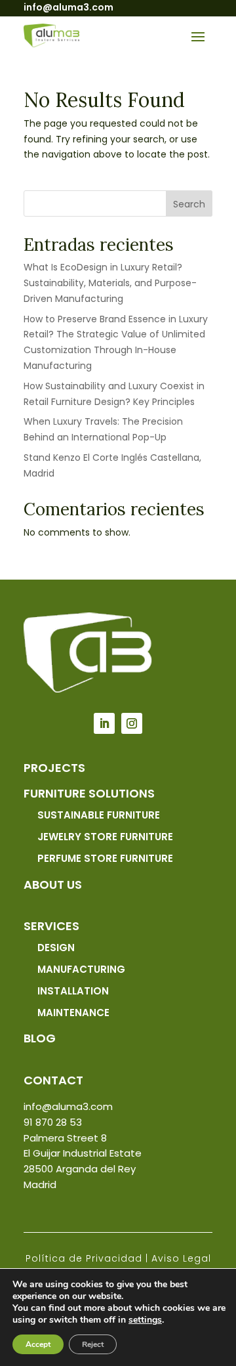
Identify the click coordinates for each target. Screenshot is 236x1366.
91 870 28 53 (53, 1122)
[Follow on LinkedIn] (104, 723)
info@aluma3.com (68, 7)
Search (189, 204)
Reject (93, 1344)
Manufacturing (81, 969)
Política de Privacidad (84, 1258)
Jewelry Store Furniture (105, 836)
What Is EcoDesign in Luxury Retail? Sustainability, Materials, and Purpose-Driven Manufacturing (110, 283)
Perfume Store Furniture (105, 858)
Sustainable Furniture (98, 815)
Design (56, 947)
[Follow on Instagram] (131, 723)
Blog (40, 1038)
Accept (38, 1344)
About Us (53, 884)
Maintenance (73, 1012)
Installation (73, 991)
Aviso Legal (181, 1258)
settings (145, 1320)
